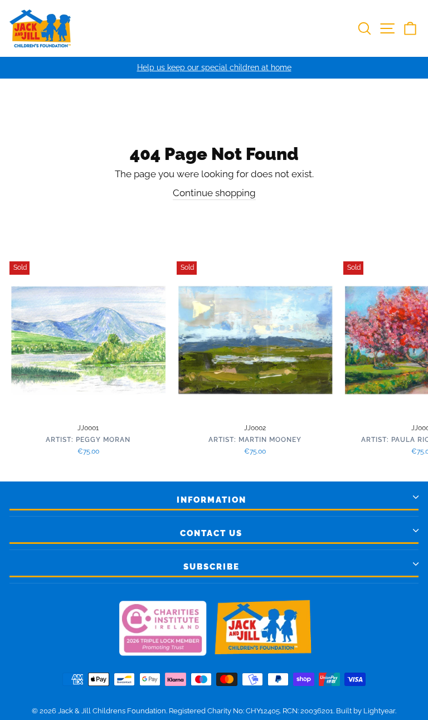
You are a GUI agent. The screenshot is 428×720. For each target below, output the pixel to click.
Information (211, 500)
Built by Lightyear (365, 711)
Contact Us (211, 533)
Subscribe (211, 567)
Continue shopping (214, 192)
